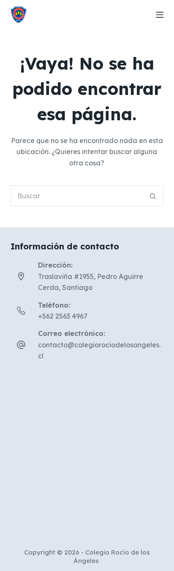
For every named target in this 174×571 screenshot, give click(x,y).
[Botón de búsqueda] (152, 195)
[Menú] (159, 15)
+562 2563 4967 (62, 316)
